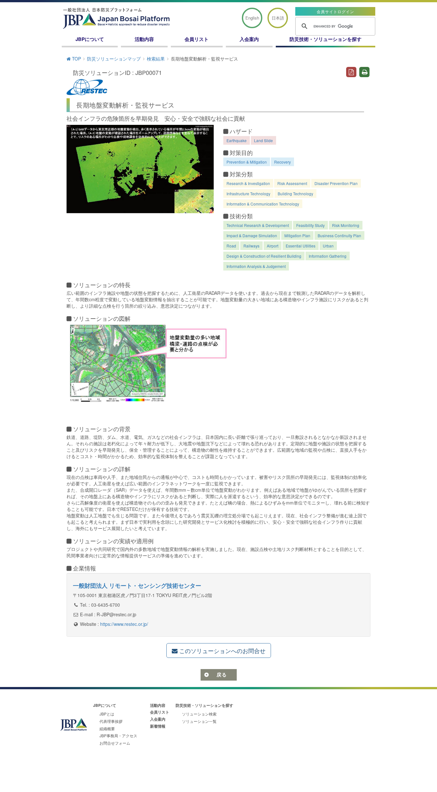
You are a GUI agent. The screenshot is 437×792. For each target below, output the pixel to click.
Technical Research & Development (257, 225)
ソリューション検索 (199, 713)
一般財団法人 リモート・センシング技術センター (137, 585)
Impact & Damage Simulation (251, 235)
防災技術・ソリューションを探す (326, 39)
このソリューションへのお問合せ (222, 650)
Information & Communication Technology (262, 203)
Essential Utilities (300, 245)
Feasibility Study (310, 225)
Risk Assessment (292, 183)
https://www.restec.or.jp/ (124, 624)
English (252, 18)
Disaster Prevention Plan (336, 183)
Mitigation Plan (297, 235)
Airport (272, 245)
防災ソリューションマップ (114, 58)
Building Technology (295, 193)
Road (231, 245)
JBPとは (106, 713)
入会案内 (249, 39)
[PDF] (351, 71)
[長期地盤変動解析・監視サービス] (140, 169)
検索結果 (156, 58)
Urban (328, 245)
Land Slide (263, 140)
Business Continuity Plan (339, 235)
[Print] (364, 71)
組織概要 (107, 728)
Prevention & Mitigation (246, 162)
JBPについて (89, 39)
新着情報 (157, 726)
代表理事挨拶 (111, 721)
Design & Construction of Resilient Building (263, 256)
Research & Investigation (248, 183)
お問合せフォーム (114, 743)
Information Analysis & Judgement (256, 266)
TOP (76, 58)
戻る (222, 674)
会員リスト (197, 39)
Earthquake (236, 140)
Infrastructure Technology (248, 193)
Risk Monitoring (345, 225)
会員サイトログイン (335, 11)
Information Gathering (327, 256)
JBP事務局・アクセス (118, 735)
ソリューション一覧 (199, 721)
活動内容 (144, 39)
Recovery (282, 162)
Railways (251, 245)
